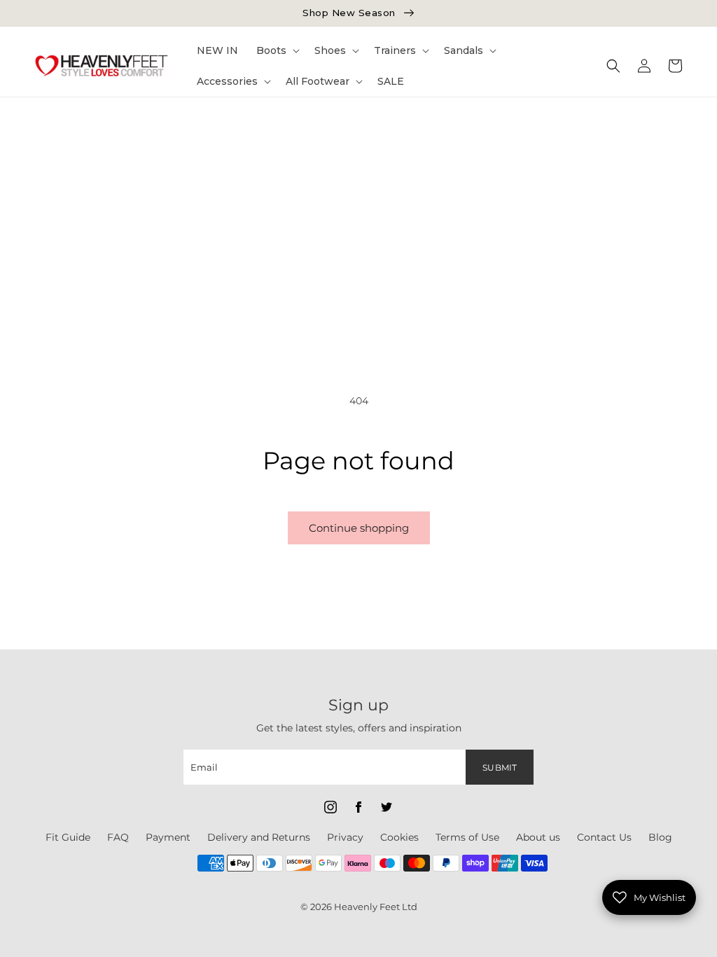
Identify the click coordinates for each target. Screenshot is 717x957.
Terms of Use (467, 837)
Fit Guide (68, 837)
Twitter (386, 807)
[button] (276, 50)
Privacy (345, 837)
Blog (660, 837)
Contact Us (604, 837)
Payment (168, 837)
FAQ (118, 837)
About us (538, 837)
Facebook (358, 807)
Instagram (330, 807)
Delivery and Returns (258, 837)
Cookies (399, 837)
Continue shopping (359, 528)
